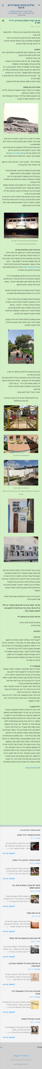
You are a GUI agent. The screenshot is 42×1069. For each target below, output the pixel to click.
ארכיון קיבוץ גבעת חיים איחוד (21, 6)
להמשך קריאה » (8, 853)
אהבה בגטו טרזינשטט (30, 1019)
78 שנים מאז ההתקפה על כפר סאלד (24, 938)
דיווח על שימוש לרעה (21, 1064)
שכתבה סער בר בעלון (17, 153)
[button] (3, 20)
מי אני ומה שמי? (33, 913)
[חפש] (3, 6)
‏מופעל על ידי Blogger (21, 1056)
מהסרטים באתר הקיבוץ (31, 267)
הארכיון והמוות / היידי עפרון (28, 835)
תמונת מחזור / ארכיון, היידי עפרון (26, 860)
